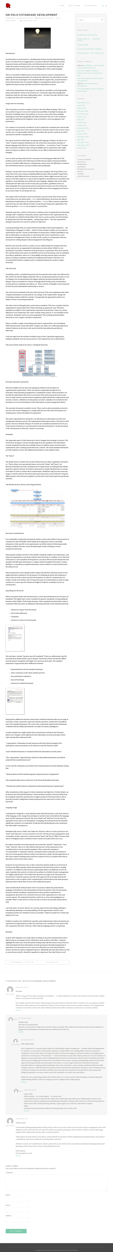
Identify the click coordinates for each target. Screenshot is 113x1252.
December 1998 (83, 128)
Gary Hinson (82, 71)
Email (8, 1205)
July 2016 (80, 120)
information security (46, 18)
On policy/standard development (89, 49)
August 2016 (81, 117)
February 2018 (82, 111)
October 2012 (82, 122)
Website (8, 1216)
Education (81, 162)
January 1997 (82, 134)
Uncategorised (83, 176)
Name (8, 1195)
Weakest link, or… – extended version (88, 39)
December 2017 (83, 114)
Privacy (80, 171)
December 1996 (83, 137)
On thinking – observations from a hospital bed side (89, 73)
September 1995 (83, 145)
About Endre (74, 5)
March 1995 (81, 148)
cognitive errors (84, 159)
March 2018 (81, 108)
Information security (25, 18)
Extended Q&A (52, 962)
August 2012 (81, 125)
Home (62, 5)
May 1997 (80, 131)
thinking (80, 174)
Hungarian (81, 167)
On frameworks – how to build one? (23, 962)
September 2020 (83, 102)
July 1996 (80, 139)
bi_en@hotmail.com (29, 20)
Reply (19, 1010)
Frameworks (11, 18)
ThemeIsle (75, 1250)
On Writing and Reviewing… (87, 35)
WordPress (50, 1250)
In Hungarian (90, 5)
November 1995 (83, 142)
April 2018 (81, 105)
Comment (10, 1173)
